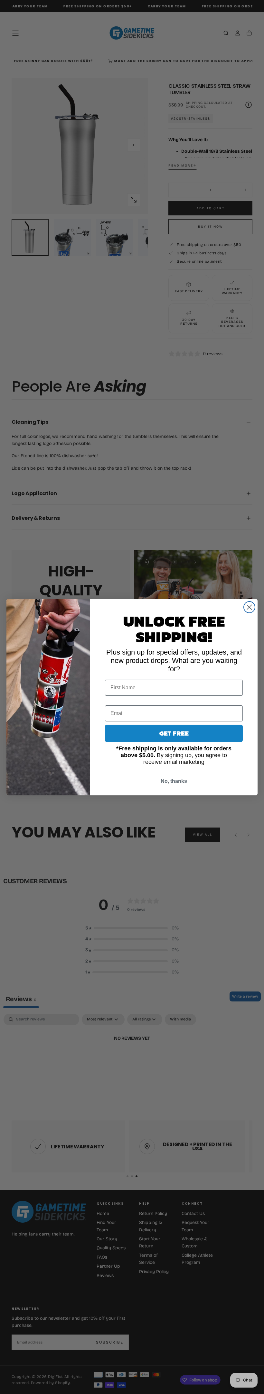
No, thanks (174, 781)
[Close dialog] (249, 607)
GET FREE (174, 733)
